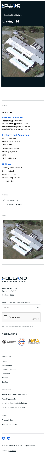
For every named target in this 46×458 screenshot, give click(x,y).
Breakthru (12, 451)
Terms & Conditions (9, 424)
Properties (6, 373)
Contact (5, 382)
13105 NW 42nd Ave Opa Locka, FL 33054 (10, 289)
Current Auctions (8, 369)
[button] (41, 6)
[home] (11, 6)
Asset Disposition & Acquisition (14, 395)
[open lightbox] (23, 239)
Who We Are (7, 365)
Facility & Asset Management (13, 407)
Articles (5, 378)
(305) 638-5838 (8, 295)
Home (4, 361)
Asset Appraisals (9, 399)
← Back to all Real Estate (11, 15)
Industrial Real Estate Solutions (14, 403)
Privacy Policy (7, 420)
